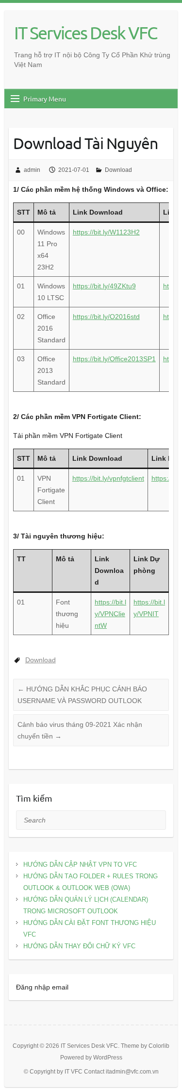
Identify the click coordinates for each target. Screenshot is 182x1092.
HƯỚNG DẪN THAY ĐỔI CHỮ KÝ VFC (79, 946)
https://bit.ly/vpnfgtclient (108, 478)
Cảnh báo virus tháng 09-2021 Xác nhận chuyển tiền (79, 730)
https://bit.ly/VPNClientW (110, 613)
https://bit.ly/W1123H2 (106, 232)
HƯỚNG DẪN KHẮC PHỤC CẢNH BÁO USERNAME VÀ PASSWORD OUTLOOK (82, 695)
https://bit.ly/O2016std (106, 316)
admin (32, 170)
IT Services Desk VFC (85, 32)
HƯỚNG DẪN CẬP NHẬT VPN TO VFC (80, 864)
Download (118, 170)
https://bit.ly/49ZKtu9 (104, 286)
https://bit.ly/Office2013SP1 (114, 359)
